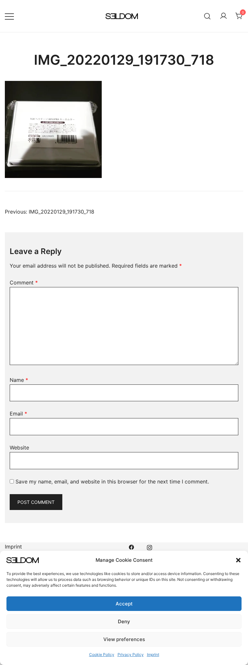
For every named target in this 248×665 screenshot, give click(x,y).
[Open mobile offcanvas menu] (9, 16)
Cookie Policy (101, 654)
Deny (124, 621)
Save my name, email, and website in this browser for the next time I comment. (112, 481)
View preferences (124, 639)
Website (19, 447)
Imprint (153, 654)
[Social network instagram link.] (149, 546)
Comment (24, 282)
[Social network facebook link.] (131, 546)
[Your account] (223, 16)
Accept (124, 604)
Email (18, 413)
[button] (238, 560)
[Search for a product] (207, 16)
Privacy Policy (131, 654)
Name (19, 380)
